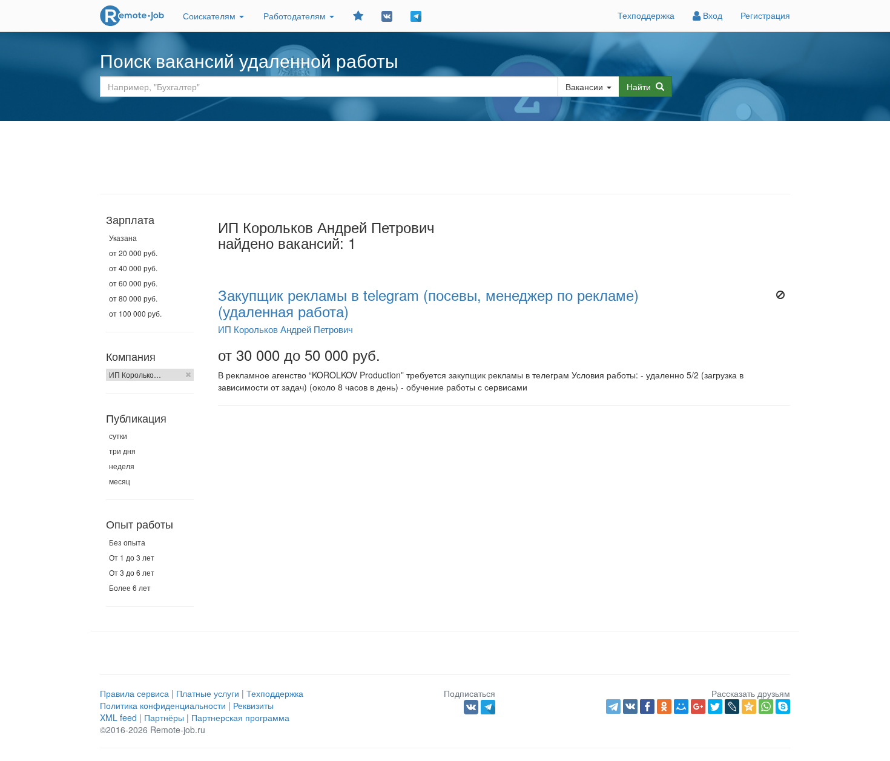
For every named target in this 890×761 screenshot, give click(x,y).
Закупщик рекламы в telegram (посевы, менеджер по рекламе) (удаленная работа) (428, 303)
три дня (122, 451)
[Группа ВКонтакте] (386, 15)
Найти (641, 87)
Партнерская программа (240, 717)
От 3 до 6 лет (131, 572)
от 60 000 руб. (133, 283)
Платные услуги (207, 693)
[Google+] (698, 706)
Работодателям (295, 16)
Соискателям (210, 16)
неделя (121, 466)
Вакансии (584, 87)
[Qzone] (749, 706)
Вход (711, 15)
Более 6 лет (130, 587)
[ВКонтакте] (630, 706)
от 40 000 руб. (133, 268)
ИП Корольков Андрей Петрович (285, 328)
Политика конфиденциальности (163, 705)
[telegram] (613, 706)
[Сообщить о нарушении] (780, 294)
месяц (119, 481)
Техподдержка (646, 15)
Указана (123, 237)
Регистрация (765, 15)
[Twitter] (715, 706)
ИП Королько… (135, 374)
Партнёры (164, 717)
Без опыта (127, 542)
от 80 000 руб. (133, 298)
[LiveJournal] (732, 706)
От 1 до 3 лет (131, 557)
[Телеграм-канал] (415, 15)
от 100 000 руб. (135, 313)
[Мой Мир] (681, 706)
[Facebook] (647, 706)
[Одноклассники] (664, 706)
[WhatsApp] (766, 706)
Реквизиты (253, 705)
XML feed (118, 717)
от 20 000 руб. (133, 253)
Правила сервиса (134, 693)
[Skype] (783, 706)
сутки (118, 435)
